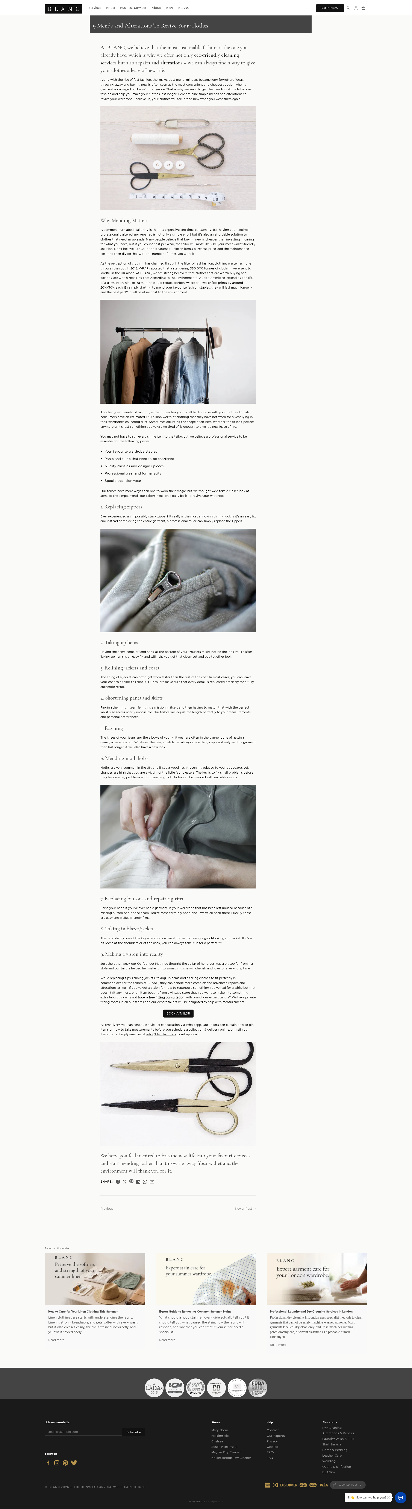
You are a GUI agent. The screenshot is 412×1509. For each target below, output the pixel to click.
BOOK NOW (330, 8)
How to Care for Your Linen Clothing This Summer (83, 1311)
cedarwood (170, 767)
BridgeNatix (215, 1501)
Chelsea (217, 1441)
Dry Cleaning (332, 1428)
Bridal (110, 7)
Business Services (133, 7)
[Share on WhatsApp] (145, 1182)
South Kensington (224, 1446)
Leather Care (332, 1455)
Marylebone (220, 1430)
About (156, 7)
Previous (106, 1208)
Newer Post (243, 1208)
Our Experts (276, 1436)
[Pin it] (131, 1182)
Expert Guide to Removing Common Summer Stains (195, 1311)
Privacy (272, 1441)
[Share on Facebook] (118, 1182)
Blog (169, 7)
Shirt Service (331, 1444)
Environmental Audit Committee (200, 278)
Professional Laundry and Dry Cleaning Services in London (311, 1311)
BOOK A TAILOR (178, 1013)
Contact (273, 1430)
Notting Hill (220, 1436)
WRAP (143, 268)
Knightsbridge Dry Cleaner (231, 1458)
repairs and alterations (158, 62)
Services (95, 7)
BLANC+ (184, 7)
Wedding (329, 1461)
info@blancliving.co (161, 1034)
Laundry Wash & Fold (338, 1439)
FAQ (270, 1458)
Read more (56, 1340)
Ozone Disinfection (336, 1466)
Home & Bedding (334, 1450)
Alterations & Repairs (338, 1433)
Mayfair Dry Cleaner (226, 1452)
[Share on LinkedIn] (138, 1182)
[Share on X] (125, 1182)
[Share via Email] (152, 1182)
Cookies (273, 1446)
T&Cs (270, 1452)
